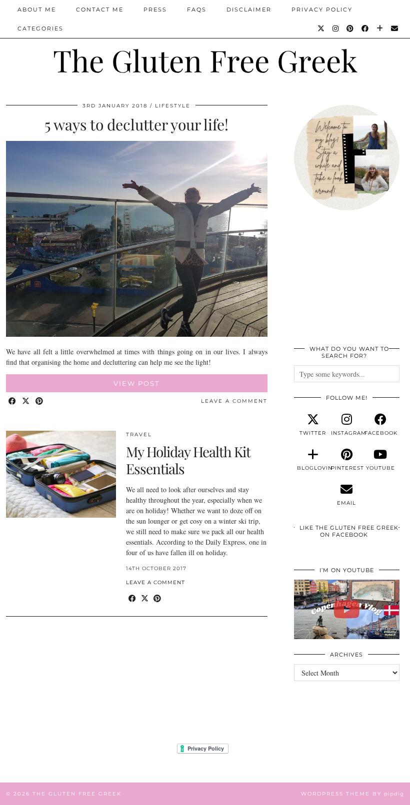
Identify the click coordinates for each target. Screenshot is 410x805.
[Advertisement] (347, 283)
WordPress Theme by (352, 794)
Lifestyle (172, 105)
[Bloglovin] (380, 28)
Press (155, 9)
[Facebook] (366, 28)
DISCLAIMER (249, 9)
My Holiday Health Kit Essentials (188, 460)
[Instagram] (336, 28)
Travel (139, 434)
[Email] (395, 28)
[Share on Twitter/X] (26, 401)
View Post (137, 383)
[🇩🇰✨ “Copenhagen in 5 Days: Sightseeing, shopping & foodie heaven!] (347, 609)
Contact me (100, 9)
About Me (37, 9)
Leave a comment (234, 401)
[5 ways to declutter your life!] (137, 334)
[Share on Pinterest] (39, 401)
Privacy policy (322, 9)
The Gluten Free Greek (205, 60)
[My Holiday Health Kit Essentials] (61, 474)
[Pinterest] (350, 28)
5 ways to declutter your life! (136, 124)
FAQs (196, 9)
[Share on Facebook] (13, 401)
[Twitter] (322, 28)
